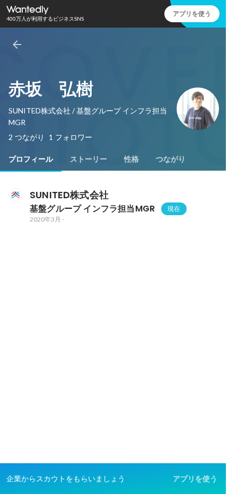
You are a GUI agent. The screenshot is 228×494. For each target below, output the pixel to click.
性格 (131, 159)
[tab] (31, 159)
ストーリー (88, 159)
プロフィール (30, 159)
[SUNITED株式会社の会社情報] (14, 195)
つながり (171, 159)
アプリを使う (192, 13)
